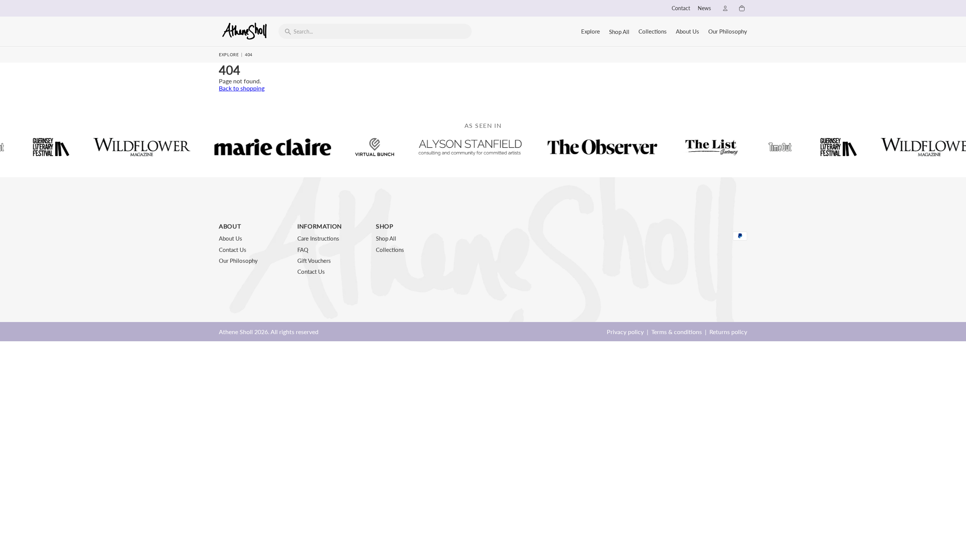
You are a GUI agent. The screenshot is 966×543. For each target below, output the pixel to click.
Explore (590, 31)
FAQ (302, 249)
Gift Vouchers (314, 260)
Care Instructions (318, 238)
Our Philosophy (727, 31)
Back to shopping (242, 88)
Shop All (619, 31)
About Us (687, 31)
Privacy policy (625, 331)
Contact (681, 8)
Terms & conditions (676, 331)
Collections (652, 31)
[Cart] (742, 8)
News (704, 8)
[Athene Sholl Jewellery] (245, 30)
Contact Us (232, 249)
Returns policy (728, 331)
